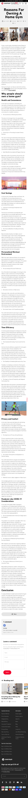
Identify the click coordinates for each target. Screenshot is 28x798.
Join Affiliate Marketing (21, 732)
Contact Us (18, 729)
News (17, 721)
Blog (17, 724)
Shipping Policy (4, 719)
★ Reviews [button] (27, 400)
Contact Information (5, 726)
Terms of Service (14, 648)
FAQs (17, 726)
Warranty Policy (5, 732)
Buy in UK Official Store (6, 751)
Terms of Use (18, 769)
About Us (17, 719)
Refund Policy (4, 721)
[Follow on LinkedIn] (22, 782)
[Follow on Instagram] (10, 782)
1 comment (14, 21)
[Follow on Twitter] (6, 782)
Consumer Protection (6, 724)
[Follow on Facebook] (2, 782)
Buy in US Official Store (6, 746)
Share (15, 614)
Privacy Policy (6, 648)
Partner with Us (19, 716)
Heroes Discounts (20, 734)
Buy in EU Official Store (6, 754)
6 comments (13, 701)
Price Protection (5, 716)
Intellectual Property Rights (6, 737)
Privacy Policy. (6, 771)
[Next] (26, 1)
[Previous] (1, 1)
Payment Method (5, 713)
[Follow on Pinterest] (14, 782)
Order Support (19, 713)
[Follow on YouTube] (18, 782)
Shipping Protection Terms (20, 737)
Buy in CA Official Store (6, 749)
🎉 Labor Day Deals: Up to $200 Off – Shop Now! (14, 0)
